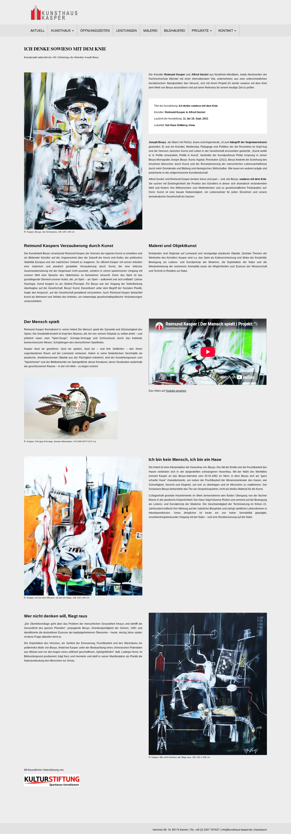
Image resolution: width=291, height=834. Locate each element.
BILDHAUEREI (174, 30)
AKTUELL (37, 30)
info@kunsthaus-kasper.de (236, 829)
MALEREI (150, 30)
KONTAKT (226, 30)
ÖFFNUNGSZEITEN (95, 30)
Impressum (260, 829)
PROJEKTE (201, 30)
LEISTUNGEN (126, 30)
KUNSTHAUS (61, 30)
